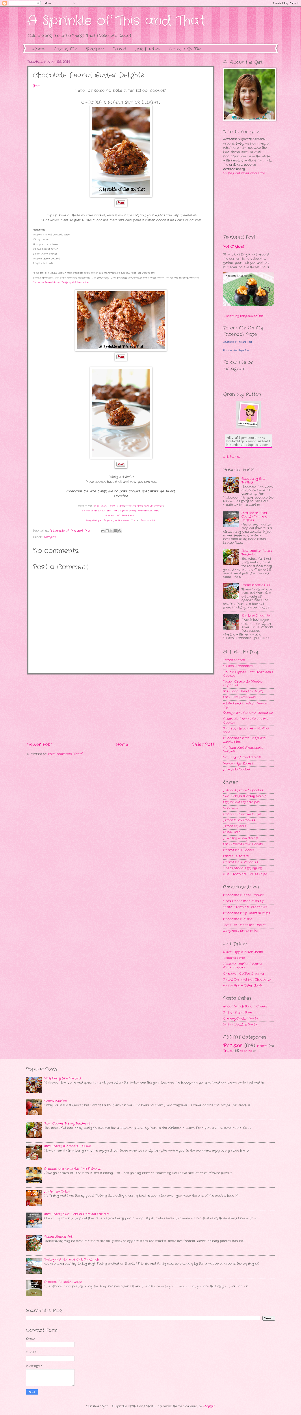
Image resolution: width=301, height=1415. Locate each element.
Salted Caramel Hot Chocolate (247, 980)
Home (38, 49)
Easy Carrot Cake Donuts (243, 844)
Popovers (230, 808)
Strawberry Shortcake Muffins (67, 1146)
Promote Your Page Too (236, 350)
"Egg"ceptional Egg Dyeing (242, 868)
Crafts (262, 1046)
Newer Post (39, 744)
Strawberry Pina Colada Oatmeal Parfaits (254, 516)
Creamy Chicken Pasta (240, 1018)
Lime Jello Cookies (237, 769)
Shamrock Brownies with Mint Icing (246, 730)
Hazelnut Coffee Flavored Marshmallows (242, 966)
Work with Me (185, 49)
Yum (36, 85)
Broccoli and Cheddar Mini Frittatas (72, 1169)
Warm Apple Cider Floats (243, 952)
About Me (65, 49)
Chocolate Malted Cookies (243, 895)
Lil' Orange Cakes (57, 1191)
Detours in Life (148, 520)
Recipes (50, 537)
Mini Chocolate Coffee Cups (245, 874)
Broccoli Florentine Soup (63, 1282)
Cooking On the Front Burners (143, 510)
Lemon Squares (234, 826)
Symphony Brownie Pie (240, 931)
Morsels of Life (89, 510)
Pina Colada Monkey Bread (244, 796)
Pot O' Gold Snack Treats (242, 757)
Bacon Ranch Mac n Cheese (245, 1006)
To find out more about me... (244, 173)
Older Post (203, 744)
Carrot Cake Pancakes (240, 862)
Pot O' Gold (233, 246)
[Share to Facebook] (115, 531)
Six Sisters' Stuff (112, 515)
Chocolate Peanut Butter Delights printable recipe (61, 282)
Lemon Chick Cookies (239, 820)
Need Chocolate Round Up (243, 901)
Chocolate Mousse (237, 919)
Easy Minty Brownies (239, 697)
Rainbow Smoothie (256, 616)
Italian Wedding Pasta (240, 1024)
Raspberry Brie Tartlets (253, 481)
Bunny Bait (231, 832)
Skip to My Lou (100, 505)
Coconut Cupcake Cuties (242, 814)
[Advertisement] (121, 708)
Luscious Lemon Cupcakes (243, 790)
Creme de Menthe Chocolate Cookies (245, 721)
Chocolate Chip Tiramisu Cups (246, 913)
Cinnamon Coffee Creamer (244, 974)
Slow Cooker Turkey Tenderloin (257, 553)
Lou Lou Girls (104, 510)
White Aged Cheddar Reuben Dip (245, 705)
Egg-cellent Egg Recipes (241, 802)
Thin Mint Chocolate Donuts (244, 925)
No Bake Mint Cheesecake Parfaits (243, 750)
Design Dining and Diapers (99, 520)
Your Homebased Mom (124, 520)
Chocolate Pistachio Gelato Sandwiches (244, 740)
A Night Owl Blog (116, 505)
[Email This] (103, 531)
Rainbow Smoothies (238, 666)
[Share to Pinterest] (119, 531)
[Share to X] (111, 531)
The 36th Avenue (129, 515)
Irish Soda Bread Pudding (243, 691)
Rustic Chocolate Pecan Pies (245, 907)
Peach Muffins (55, 1101)
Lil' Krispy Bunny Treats (240, 838)
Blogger (209, 1406)
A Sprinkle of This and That (116, 20)
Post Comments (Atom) (65, 754)
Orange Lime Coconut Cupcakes (248, 713)
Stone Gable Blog (134, 505)
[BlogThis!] (107, 531)
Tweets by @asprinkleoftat (243, 316)
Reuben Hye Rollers (238, 763)
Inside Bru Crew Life (153, 505)
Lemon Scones (234, 660)
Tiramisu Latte (234, 958)
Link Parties (147, 49)
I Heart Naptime (120, 510)
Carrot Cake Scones (238, 850)
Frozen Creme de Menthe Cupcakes (242, 683)
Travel (227, 1051)
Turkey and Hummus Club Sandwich (71, 1259)
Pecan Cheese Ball (256, 585)
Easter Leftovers (236, 856)
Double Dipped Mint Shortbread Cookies (248, 674)
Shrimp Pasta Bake (237, 1013)
